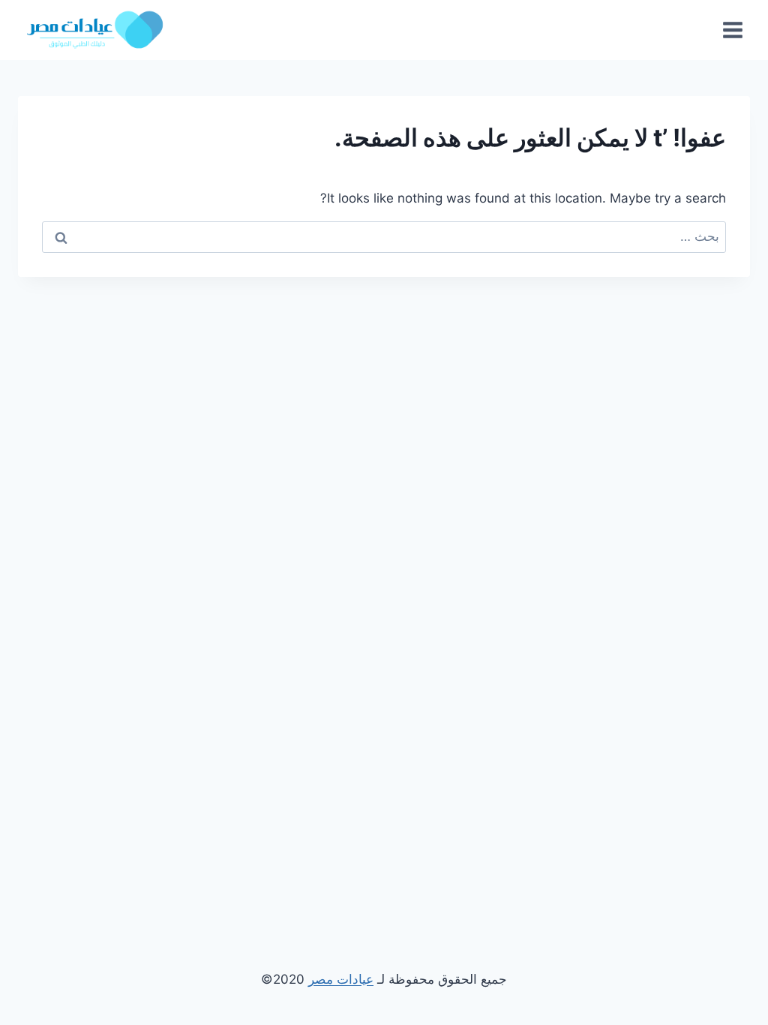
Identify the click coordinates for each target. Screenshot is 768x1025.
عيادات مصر (341, 979)
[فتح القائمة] (732, 29)
